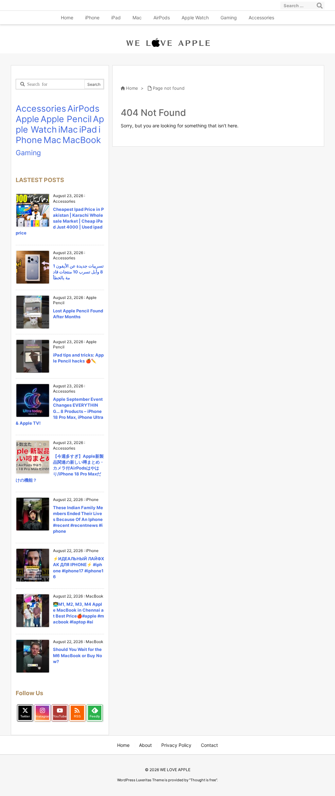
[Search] (320, 5)
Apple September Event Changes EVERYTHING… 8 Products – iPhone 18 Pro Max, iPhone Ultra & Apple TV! (59, 411)
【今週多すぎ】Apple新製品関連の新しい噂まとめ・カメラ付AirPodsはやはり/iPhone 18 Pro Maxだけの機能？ (60, 468)
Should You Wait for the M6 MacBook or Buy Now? (77, 655)
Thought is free (203, 780)
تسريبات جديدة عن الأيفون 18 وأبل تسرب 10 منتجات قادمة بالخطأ (78, 271)
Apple (27, 119)
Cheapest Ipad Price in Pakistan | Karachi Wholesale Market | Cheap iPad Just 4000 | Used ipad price (60, 221)
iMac (68, 129)
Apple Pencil (66, 119)
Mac (52, 140)
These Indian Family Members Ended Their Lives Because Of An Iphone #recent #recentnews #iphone (78, 519)
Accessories (41, 108)
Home (132, 88)
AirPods (83, 108)
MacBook (81, 140)
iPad (88, 129)
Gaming (28, 152)
